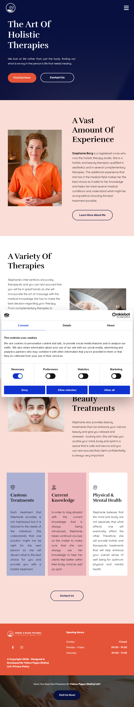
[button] (22, 78)
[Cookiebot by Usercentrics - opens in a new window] (114, 315)
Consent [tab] (23, 325)
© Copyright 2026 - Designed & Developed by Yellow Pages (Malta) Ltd (28, 663)
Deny (24, 389)
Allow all (109, 389)
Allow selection (67, 389)
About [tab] (111, 325)
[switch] (50, 376)
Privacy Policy (21, 666)
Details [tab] (67, 325)
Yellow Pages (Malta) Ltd (84, 684)
